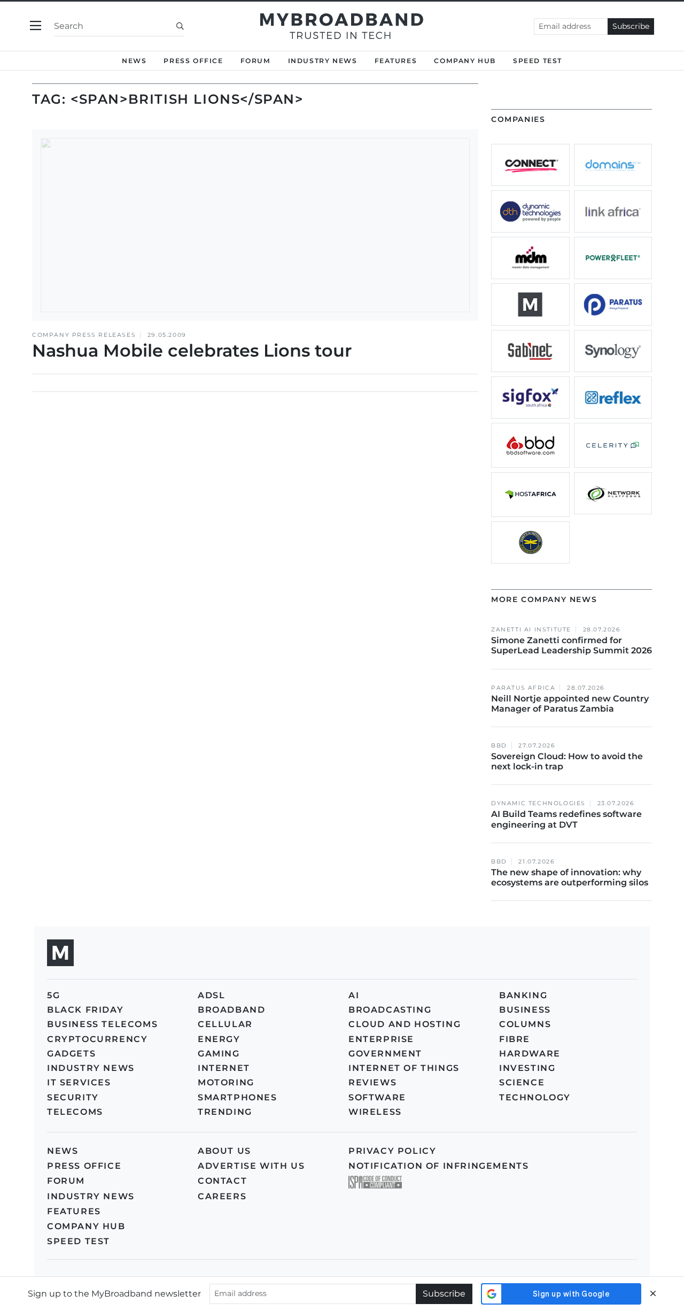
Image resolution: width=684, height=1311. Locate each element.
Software (377, 1097)
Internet (224, 1068)
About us (224, 1151)
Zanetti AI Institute (531, 629)
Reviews (372, 1082)
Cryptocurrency (97, 1039)
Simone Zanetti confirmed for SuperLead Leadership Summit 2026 (571, 645)
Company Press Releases (84, 334)
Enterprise (381, 1039)
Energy (219, 1039)
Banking (523, 995)
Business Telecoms (102, 1024)
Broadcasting (389, 1010)
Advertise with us (251, 1166)
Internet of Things (404, 1068)
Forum (255, 61)
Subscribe (630, 26)
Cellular (225, 1024)
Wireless (375, 1112)
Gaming (219, 1053)
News (134, 61)
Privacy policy (392, 1151)
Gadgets (71, 1053)
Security (73, 1097)
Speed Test (78, 1241)
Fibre (514, 1039)
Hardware (530, 1053)
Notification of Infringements (438, 1166)
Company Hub (465, 61)
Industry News (322, 61)
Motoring (226, 1082)
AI (353, 995)
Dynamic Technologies (538, 803)
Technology (535, 1097)
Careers (222, 1196)
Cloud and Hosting (404, 1024)
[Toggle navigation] (35, 26)
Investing (527, 1068)
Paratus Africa (523, 687)
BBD (499, 745)
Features (396, 61)
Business (525, 1010)
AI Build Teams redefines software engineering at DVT (566, 819)
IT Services (79, 1082)
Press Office (193, 61)
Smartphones (237, 1097)
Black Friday (85, 1010)
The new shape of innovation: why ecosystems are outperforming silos (569, 877)
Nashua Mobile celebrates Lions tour (192, 350)
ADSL (211, 995)
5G (53, 995)
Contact (222, 1181)
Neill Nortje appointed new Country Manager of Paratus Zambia (570, 703)
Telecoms (75, 1112)
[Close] (653, 1294)
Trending (225, 1112)
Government (385, 1053)
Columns (525, 1024)
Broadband (231, 1010)
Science (522, 1082)
